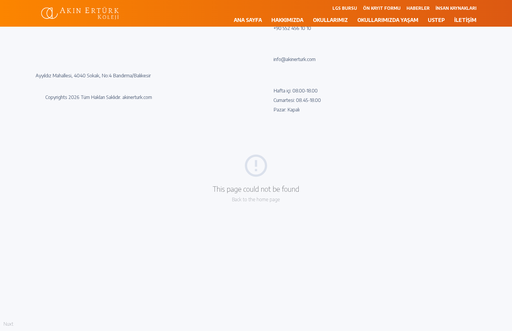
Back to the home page (256, 199)
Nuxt (8, 324)
